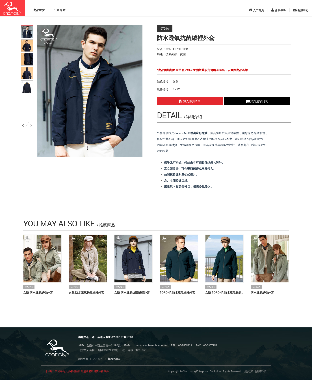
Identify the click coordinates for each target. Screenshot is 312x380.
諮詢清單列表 (259, 101)
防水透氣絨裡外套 (262, 292)
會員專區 (280, 10)
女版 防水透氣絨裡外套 (38, 292)
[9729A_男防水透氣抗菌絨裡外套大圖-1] (27, 45)
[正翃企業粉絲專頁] (114, 358)
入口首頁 (258, 10)
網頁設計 (249, 371)
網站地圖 (83, 358)
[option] (89, 91)
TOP (300, 371)
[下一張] (32, 124)
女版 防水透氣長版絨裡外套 (86, 292)
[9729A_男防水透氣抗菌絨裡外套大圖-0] (27, 31)
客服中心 (303, 10)
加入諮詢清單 (191, 101)
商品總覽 (39, 10)
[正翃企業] (12, 8)
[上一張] (23, 124)
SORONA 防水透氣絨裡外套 (177, 292)
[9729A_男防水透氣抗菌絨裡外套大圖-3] (27, 59)
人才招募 (98, 358)
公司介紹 (60, 10)
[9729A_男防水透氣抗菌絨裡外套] (27, 86)
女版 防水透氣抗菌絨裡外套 (132, 292)
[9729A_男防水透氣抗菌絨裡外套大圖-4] (27, 73)
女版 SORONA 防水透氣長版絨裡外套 (224, 292)
